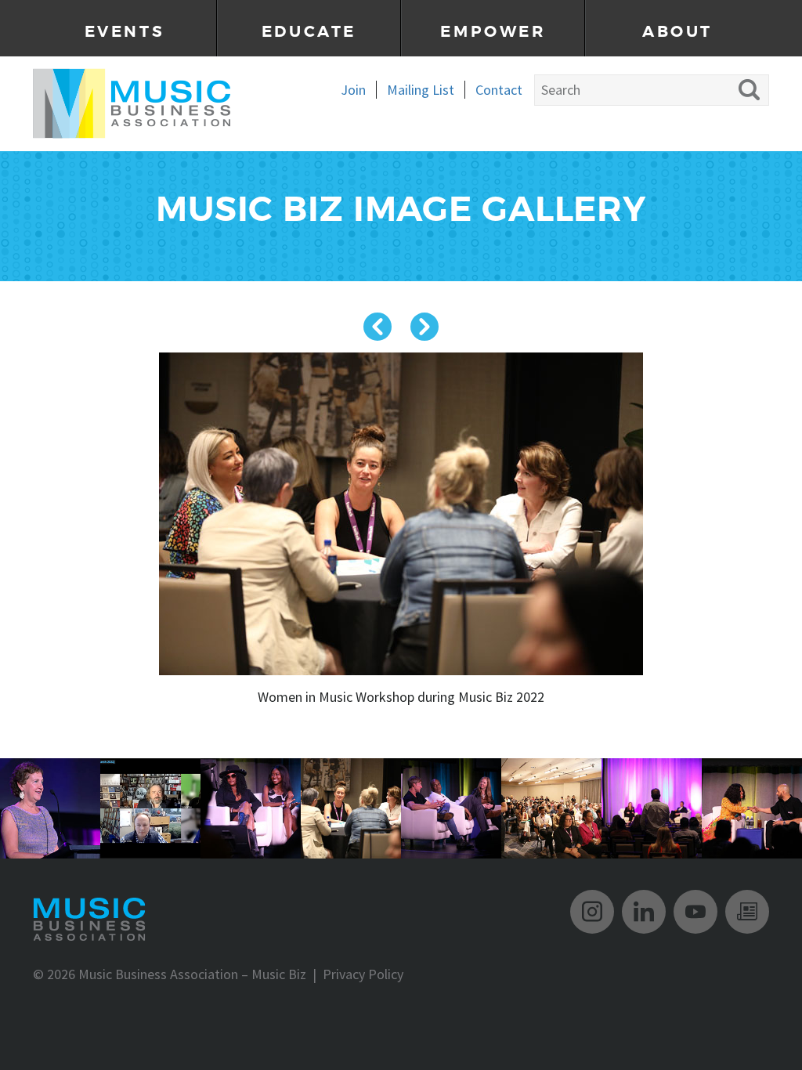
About (677, 32)
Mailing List (420, 90)
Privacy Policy (363, 974)
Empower (492, 32)
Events (125, 32)
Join (353, 90)
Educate (309, 32)
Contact (498, 90)
